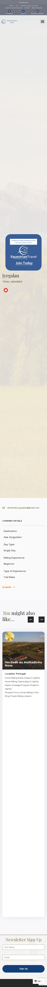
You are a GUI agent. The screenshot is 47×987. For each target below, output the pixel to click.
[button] (42, 21)
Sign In (23, 13)
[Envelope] (6, 290)
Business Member (37, 13)
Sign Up (24, 969)
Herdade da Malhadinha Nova (23, 664)
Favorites (9, 13)
